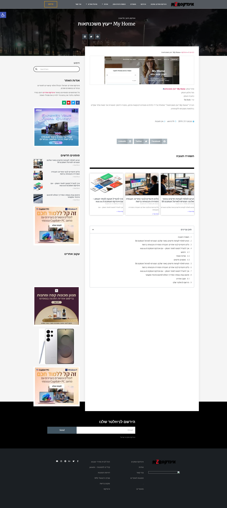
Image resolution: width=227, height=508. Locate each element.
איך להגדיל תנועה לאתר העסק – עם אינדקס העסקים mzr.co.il (108, 200)
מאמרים (133, 4)
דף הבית (191, 52)
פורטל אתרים (92, 4)
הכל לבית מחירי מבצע (100, 462)
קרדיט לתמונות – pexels (99, 467)
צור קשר (78, 4)
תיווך (127, 18)
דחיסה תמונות (104, 473)
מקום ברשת (105, 483)
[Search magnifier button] (36, 69)
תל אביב (121, 18)
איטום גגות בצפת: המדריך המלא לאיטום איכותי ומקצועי (167, 275)
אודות (106, 4)
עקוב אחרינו (181, 279)
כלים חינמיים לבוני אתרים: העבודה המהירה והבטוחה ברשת (142, 200)
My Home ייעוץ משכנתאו (174, 89)
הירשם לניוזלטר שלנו (181, 282)
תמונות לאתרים (137, 478)
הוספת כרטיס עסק (119, 4)
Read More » (76, 165)
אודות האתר (181, 256)
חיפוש (183, 252)
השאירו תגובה (183, 237)
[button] (3, 15)
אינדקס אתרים (49, 92)
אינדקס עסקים (137, 462)
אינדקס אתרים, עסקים (158, 4)
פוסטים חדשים (180, 260)
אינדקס (143, 4)
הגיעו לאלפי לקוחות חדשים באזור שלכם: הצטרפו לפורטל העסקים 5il (178, 200)
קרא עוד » (191, 211)
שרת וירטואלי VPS (102, 478)
